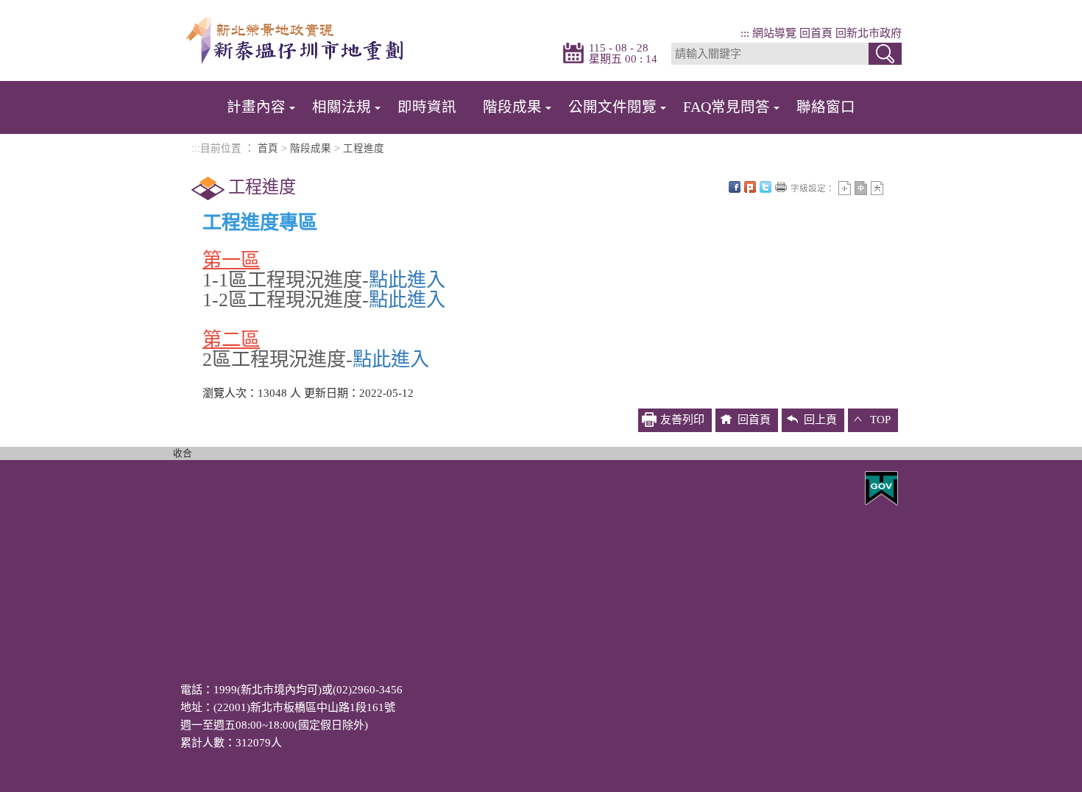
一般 (861, 188)
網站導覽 (774, 33)
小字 (844, 188)
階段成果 (310, 148)
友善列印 (781, 187)
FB (734, 187)
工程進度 (363, 148)
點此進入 (407, 280)
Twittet (765, 187)
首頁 (268, 148)
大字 (877, 188)
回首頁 (815, 33)
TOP (880, 419)
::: (744, 33)
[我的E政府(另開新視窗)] (881, 487)
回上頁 (820, 419)
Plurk (750, 187)
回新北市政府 (868, 33)
